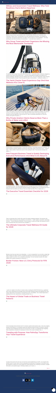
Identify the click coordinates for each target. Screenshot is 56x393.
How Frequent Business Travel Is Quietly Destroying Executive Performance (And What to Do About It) (27, 154)
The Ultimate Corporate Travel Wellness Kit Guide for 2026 (26, 226)
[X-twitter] (26, 380)
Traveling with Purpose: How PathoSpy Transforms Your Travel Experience (27, 333)
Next (48, 368)
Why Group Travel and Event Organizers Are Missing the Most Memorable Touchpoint (27, 42)
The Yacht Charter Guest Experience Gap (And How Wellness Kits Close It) (27, 81)
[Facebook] (23, 380)
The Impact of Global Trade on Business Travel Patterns (25, 297)
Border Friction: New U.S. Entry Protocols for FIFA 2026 (26, 262)
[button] (50, 1)
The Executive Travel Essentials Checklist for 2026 (27, 191)
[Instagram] (29, 380)
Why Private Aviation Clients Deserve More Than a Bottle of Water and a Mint (27, 119)
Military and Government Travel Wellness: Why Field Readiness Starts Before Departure (27, 7)
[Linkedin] (32, 380)
